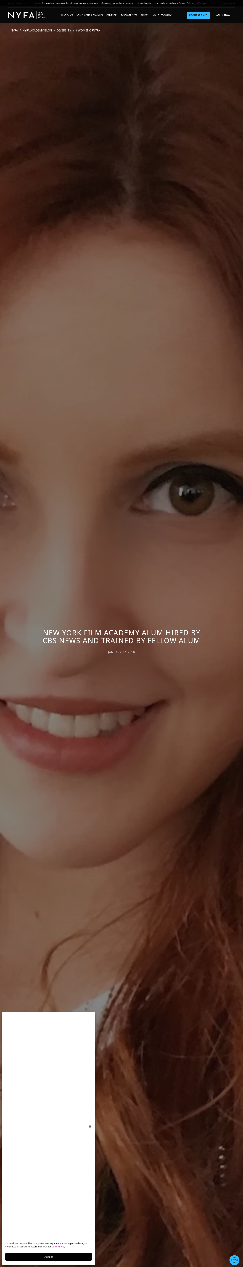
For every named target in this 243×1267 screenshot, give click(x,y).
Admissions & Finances (89, 15)
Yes (195, 3)
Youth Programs (163, 15)
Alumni (145, 15)
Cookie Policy (58, 1246)
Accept (48, 1256)
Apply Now (223, 15)
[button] (90, 1126)
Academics (67, 15)
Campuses (112, 15)
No (199, 3)
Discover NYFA (129, 15)
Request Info (198, 15)
